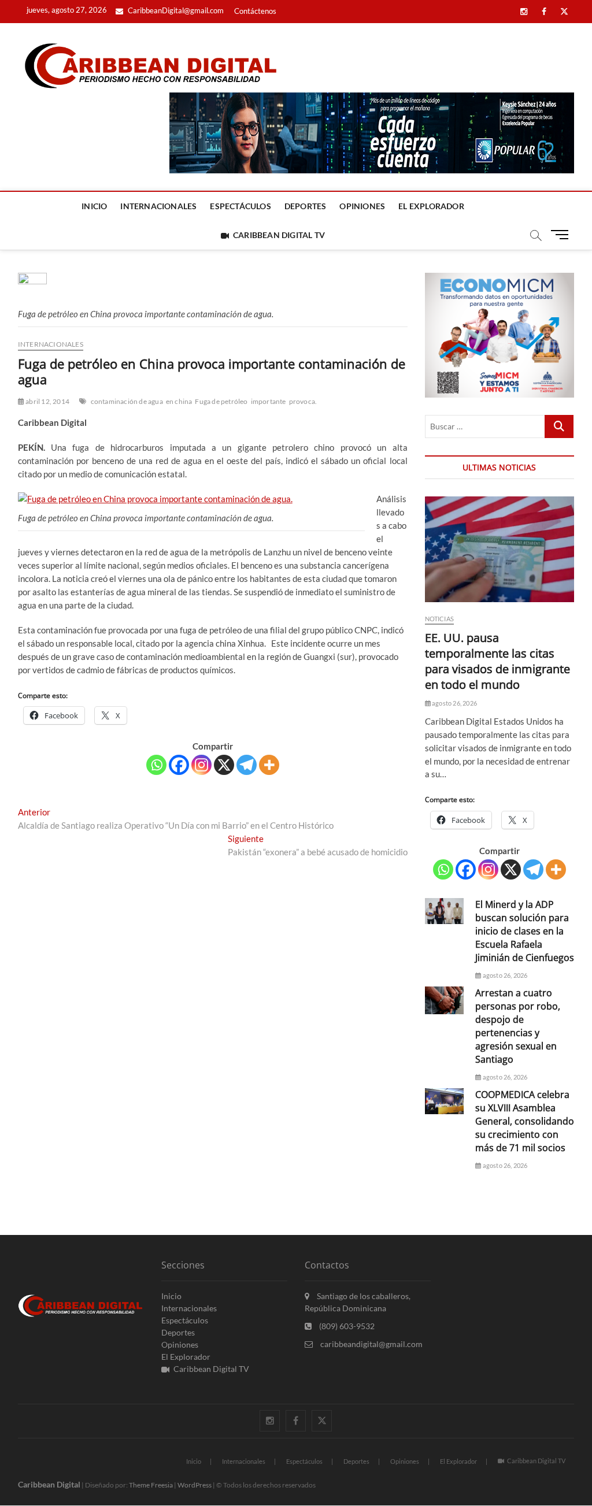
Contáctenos (255, 11)
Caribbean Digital (49, 1484)
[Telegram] (246, 765)
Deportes (305, 206)
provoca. (303, 401)
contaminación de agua (127, 401)
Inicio (94, 206)
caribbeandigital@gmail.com (371, 1344)
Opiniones (362, 206)
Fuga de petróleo (221, 401)
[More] (269, 765)
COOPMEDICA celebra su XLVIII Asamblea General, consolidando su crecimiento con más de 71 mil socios (524, 1121)
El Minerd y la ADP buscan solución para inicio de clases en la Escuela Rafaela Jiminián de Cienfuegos (524, 931)
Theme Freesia (151, 1485)
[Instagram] (201, 765)
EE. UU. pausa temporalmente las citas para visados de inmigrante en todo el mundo (497, 661)
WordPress (194, 1485)
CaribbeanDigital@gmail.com (175, 10)
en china (179, 401)
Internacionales (158, 206)
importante (268, 401)
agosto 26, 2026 (454, 703)
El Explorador (431, 206)
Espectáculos (240, 206)
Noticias (439, 618)
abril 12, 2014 (46, 401)
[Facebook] (179, 765)
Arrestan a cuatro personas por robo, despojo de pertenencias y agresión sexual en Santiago (517, 1026)
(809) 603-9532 (346, 1326)
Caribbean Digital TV (279, 235)
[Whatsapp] (156, 765)
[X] (224, 765)
